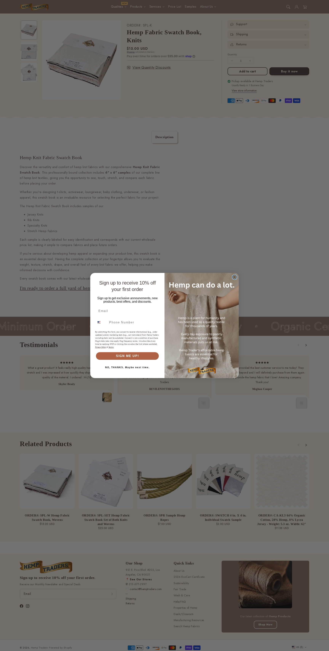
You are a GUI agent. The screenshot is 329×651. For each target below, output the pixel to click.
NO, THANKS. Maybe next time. (127, 367)
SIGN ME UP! (127, 356)
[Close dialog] (234, 277)
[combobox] (101, 322)
